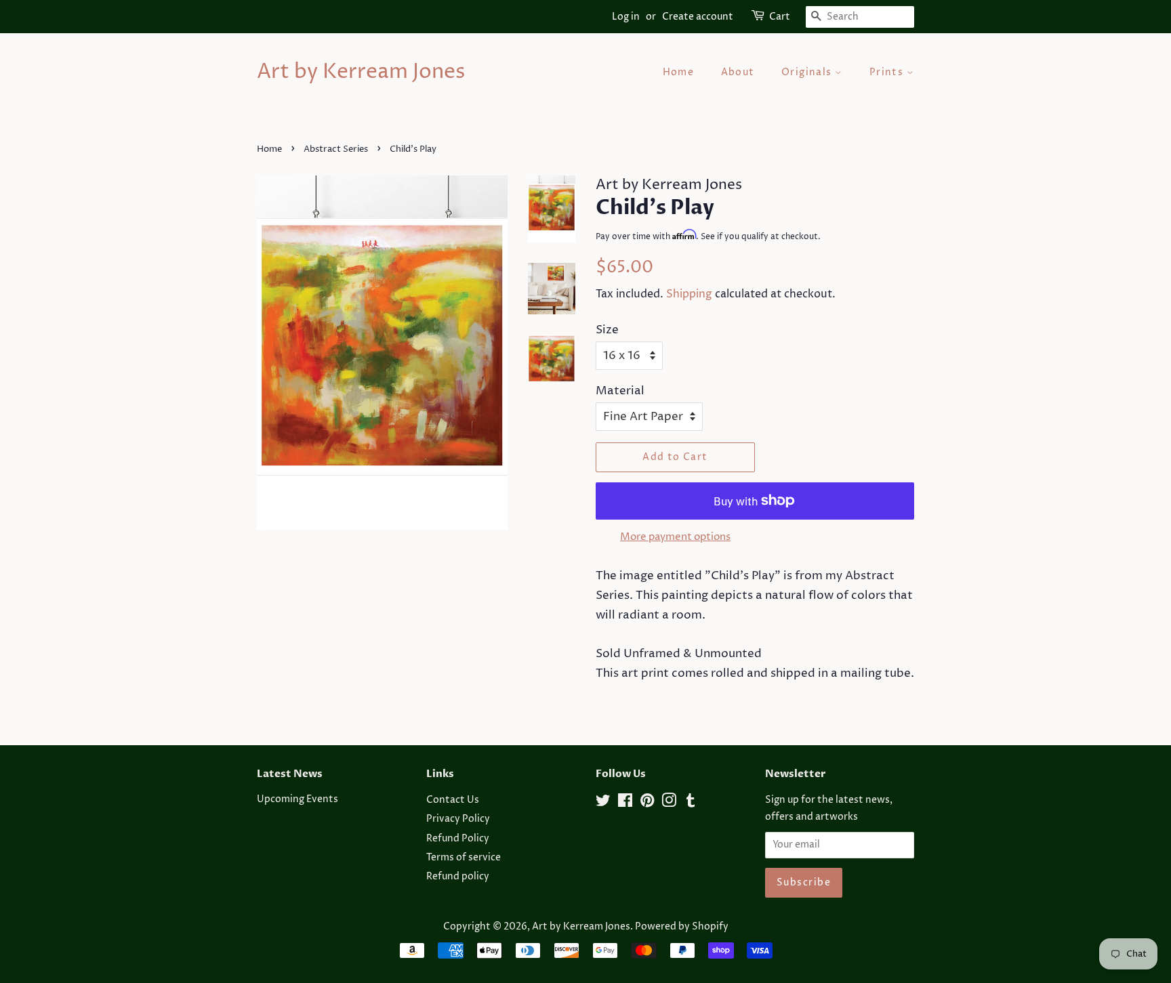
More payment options (675, 537)
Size (607, 330)
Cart (779, 16)
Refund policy (457, 876)
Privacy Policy (458, 819)
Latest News (290, 773)
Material (620, 391)
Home (679, 72)
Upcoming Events (297, 799)
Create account (697, 16)
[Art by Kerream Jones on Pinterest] (647, 803)
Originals (808, 72)
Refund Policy (457, 838)
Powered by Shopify (681, 927)
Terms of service (463, 857)
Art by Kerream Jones (361, 72)
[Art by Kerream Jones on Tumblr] (690, 803)
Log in (626, 16)
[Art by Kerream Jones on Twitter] (603, 803)
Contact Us (452, 800)
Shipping (689, 294)
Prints (888, 72)
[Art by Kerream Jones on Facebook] (625, 803)
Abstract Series (336, 149)
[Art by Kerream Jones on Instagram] (668, 803)
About (738, 72)
